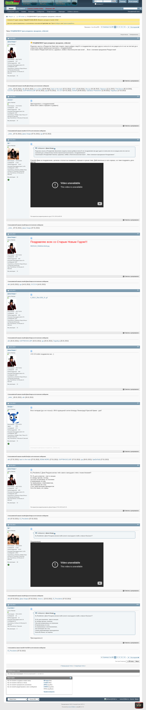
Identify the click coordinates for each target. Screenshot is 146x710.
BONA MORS (44, 459)
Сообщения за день (13, 11)
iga (46, 90)
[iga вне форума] (13, 153)
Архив (132, 699)
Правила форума (49, 692)
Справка (23, 11)
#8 (138, 465)
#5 (138, 290)
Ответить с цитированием (132, 81)
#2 (138, 96)
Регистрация (133, 1)
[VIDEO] (46, 687)
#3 (138, 139)
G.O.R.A (10, 90)
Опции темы (124, 34)
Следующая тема (79, 666)
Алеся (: (40, 599)
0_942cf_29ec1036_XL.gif (39, 297)
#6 (138, 346)
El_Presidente (24, 519)
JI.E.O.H (60, 90)
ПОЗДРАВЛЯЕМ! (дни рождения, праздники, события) (29, 31)
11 (122, 27)
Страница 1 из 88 (108, 27)
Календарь (31, 11)
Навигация (62, 11)
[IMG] (45, 685)
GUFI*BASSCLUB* (29, 90)
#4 (138, 234)
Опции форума (51, 11)
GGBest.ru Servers (73, 11)
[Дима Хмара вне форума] (12, 52)
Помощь (122, 1)
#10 (138, 604)
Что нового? (21, 8)
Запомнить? (99, 4)
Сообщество (40, 11)
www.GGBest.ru (124, 699)
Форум (11, 8)
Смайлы (46, 682)
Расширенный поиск (134, 11)
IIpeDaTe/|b (96, 459)
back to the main (56, 89)
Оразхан (103, 89)
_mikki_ (10, 89)
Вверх (137, 661)
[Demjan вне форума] (13, 417)
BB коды (46, 680)
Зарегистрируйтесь (68, 23)
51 (124, 27)
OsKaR (74, 90)
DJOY (74, 89)
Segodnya (114, 90)
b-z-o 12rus (38, 89)
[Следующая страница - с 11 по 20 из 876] (128, 27)
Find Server (119, 89)
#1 (138, 38)
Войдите (58, 23)
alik (23, 89)
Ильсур (88, 89)
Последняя (134, 27)
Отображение (133, 34)
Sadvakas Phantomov (93, 90)
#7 (138, 403)
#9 (138, 524)
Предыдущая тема (67, 666)
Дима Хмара (26, 134)
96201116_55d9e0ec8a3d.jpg (39, 246)
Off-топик (21, 16)
